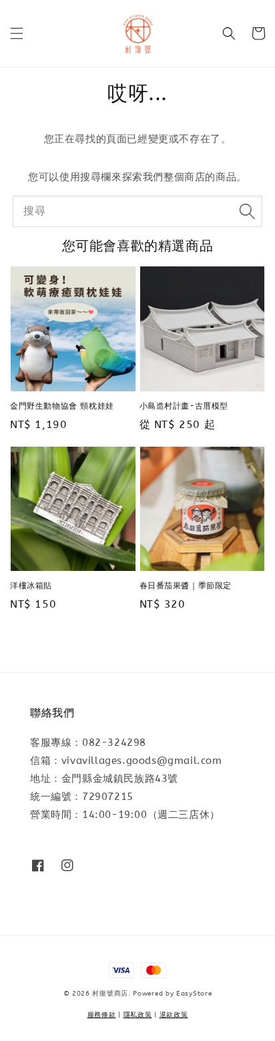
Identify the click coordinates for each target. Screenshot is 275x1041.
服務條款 (101, 1015)
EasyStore (194, 994)
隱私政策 (137, 1015)
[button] (16, 33)
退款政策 (174, 1015)
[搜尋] (247, 211)
